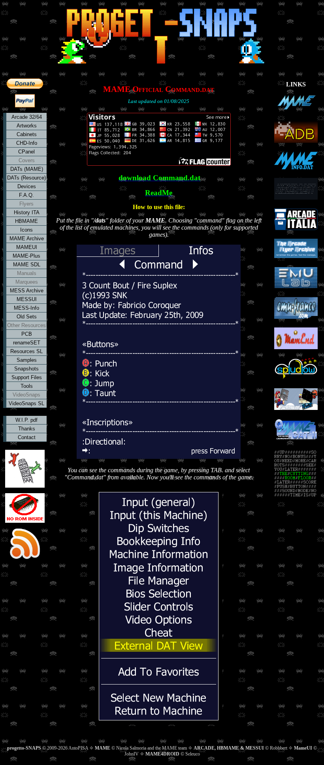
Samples (27, 360)
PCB (26, 334)
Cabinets (27, 134)
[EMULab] (296, 278)
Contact (27, 437)
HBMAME (26, 221)
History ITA (27, 212)
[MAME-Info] (296, 161)
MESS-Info (26, 308)
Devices (26, 186)
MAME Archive (26, 238)
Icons (26, 230)
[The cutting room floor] (296, 474)
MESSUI (27, 299)
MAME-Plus (26, 256)
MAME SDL (26, 264)
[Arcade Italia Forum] (296, 220)
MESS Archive (26, 291)
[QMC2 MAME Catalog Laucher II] (296, 430)
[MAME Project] (296, 104)
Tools (27, 386)
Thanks (26, 429)
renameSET (26, 343)
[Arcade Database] (296, 133)
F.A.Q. (26, 195)
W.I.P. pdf (26, 420)
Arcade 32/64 (26, 117)
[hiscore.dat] (296, 190)
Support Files (26, 377)
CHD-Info (26, 143)
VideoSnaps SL (26, 403)
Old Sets (27, 317)
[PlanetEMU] (296, 400)
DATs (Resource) (26, 178)
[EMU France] (296, 309)
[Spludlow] (296, 369)
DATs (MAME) (26, 169)
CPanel (26, 152)
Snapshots (26, 369)
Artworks (27, 126)
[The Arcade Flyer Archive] (296, 249)
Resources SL (26, 351)
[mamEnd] (296, 339)
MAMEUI (26, 247)
